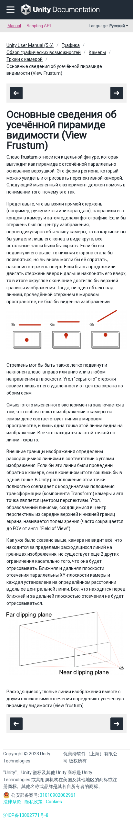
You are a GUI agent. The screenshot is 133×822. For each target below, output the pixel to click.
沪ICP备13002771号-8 (25, 815)
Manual (14, 25)
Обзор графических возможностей (43, 52)
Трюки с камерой (24, 59)
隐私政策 (34, 801)
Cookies (54, 801)
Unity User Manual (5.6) (30, 45)
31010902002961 (58, 795)
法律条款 (12, 801)
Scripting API (38, 25)
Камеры (97, 52)
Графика (71, 45)
